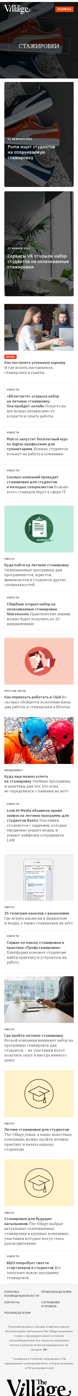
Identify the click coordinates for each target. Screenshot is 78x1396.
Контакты (12, 1302)
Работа (9, 559)
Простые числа (15, 691)
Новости (13, 389)
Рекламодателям (14, 1312)
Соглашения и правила (50, 1304)
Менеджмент (13, 770)
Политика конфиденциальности (14, 1293)
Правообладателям (50, 1291)
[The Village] (18, 10)
